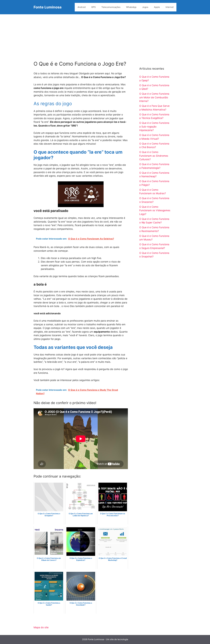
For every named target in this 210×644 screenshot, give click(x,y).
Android (82, 7)
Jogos (145, 7)
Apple (157, 7)
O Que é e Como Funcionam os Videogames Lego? (154, 210)
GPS (93, 7)
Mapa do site (41, 627)
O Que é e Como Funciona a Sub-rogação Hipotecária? (154, 126)
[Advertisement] (105, 36)
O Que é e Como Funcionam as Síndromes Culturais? (153, 156)
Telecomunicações (110, 7)
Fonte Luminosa (48, 7)
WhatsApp (131, 7)
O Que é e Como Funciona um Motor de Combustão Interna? (154, 97)
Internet (170, 7)
